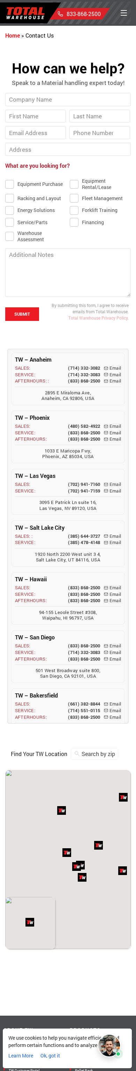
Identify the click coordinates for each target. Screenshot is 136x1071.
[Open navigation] (124, 13)
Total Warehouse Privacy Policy (98, 318)
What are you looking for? (37, 165)
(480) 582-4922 (84, 426)
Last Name (88, 110)
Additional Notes (30, 248)
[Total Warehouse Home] (25, 13)
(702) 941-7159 (84, 491)
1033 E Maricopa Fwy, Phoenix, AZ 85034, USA (68, 453)
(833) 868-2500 (84, 381)
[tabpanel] (68, 191)
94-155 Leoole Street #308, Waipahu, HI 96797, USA (68, 615)
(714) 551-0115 (84, 710)
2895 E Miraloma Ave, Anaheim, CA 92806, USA (68, 395)
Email (115, 368)
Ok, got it (50, 1055)
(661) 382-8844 (84, 704)
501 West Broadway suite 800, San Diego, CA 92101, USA (68, 673)
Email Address (28, 126)
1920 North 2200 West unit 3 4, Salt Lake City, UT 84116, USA (68, 557)
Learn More (20, 1055)
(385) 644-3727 (84, 536)
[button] (76, 866)
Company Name (29, 93)
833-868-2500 (84, 13)
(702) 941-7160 (84, 484)
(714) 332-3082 (84, 368)
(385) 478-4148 (84, 542)
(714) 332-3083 (84, 374)
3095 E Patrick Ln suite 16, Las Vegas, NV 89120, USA (68, 505)
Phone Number (92, 126)
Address (21, 143)
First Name (24, 110)
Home (12, 35)
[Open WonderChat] (109, 1045)
